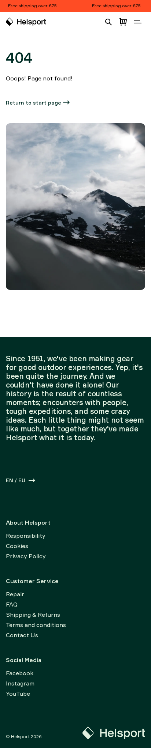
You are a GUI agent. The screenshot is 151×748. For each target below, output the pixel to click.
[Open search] (108, 22)
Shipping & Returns (33, 614)
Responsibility (25, 535)
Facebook (19, 673)
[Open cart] (123, 22)
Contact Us (22, 635)
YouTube (18, 693)
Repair (15, 594)
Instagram (20, 683)
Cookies (17, 545)
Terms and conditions (36, 624)
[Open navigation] (137, 22)
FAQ (12, 604)
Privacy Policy (26, 556)
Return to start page (33, 102)
